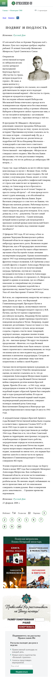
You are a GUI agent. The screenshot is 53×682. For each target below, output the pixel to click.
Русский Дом (19, 35)
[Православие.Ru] (21, 3)
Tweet (4, 18)
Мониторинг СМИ (16, 10)
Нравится (11, 18)
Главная (5, 10)
